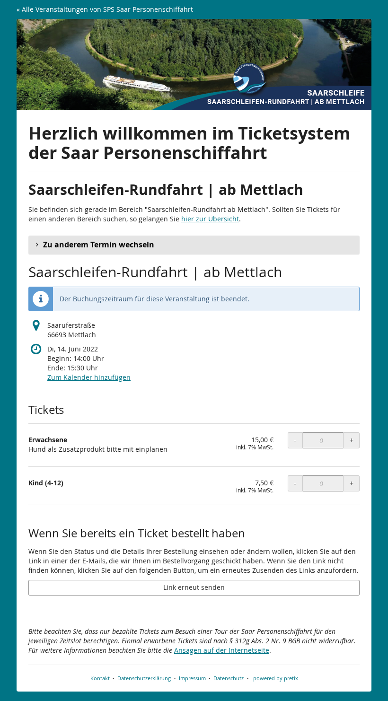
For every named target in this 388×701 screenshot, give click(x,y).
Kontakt (100, 678)
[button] (194, 245)
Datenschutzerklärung (144, 678)
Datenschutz (228, 678)
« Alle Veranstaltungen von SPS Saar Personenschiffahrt (105, 9)
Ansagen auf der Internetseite (221, 650)
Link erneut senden (194, 587)
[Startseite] (194, 64)
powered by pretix (275, 678)
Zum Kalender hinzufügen (89, 377)
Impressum (192, 678)
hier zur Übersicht (210, 218)
